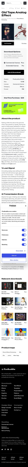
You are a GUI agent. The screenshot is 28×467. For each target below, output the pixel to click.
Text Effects (17, 385)
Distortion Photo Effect (18, 338)
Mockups (4, 385)
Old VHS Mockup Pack (6, 292)
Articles (4, 415)
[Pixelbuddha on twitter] (2, 449)
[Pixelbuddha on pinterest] (5, 449)
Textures (4, 395)
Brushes (4, 398)
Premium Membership (5, 427)
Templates (17, 388)
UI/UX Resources (19, 395)
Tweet (18, 8)
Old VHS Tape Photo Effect (19, 308)
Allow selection (14, 260)
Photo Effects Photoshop (9, 352)
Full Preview (7, 43)
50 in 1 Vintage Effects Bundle (17, 292)
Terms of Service (4, 458)
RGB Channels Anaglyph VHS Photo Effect (6, 338)
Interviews (5, 412)
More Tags (16, 355)
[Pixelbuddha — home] (3, 3)
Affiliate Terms (21, 458)
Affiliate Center (13, 458)
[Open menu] (24, 3)
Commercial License (7, 424)
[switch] (24, 235)
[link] (16, 283)
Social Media (17, 398)
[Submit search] (21, 3)
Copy (12, 8)
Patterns (16, 393)
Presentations (18, 390)
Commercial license (18, 84)
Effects (8, 8)
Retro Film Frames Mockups (5, 308)
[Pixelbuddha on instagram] (11, 449)
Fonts (3, 390)
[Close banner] (25, 205)
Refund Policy (6, 430)
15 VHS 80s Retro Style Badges (18, 323)
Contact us (17, 410)
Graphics (4, 393)
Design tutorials (6, 407)
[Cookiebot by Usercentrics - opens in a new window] (11, 206)
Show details (19, 250)
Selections (5, 410)
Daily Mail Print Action (5, 323)
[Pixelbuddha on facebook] (8, 449)
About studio (18, 407)
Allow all (14, 255)
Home (3, 8)
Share (24, 8)
